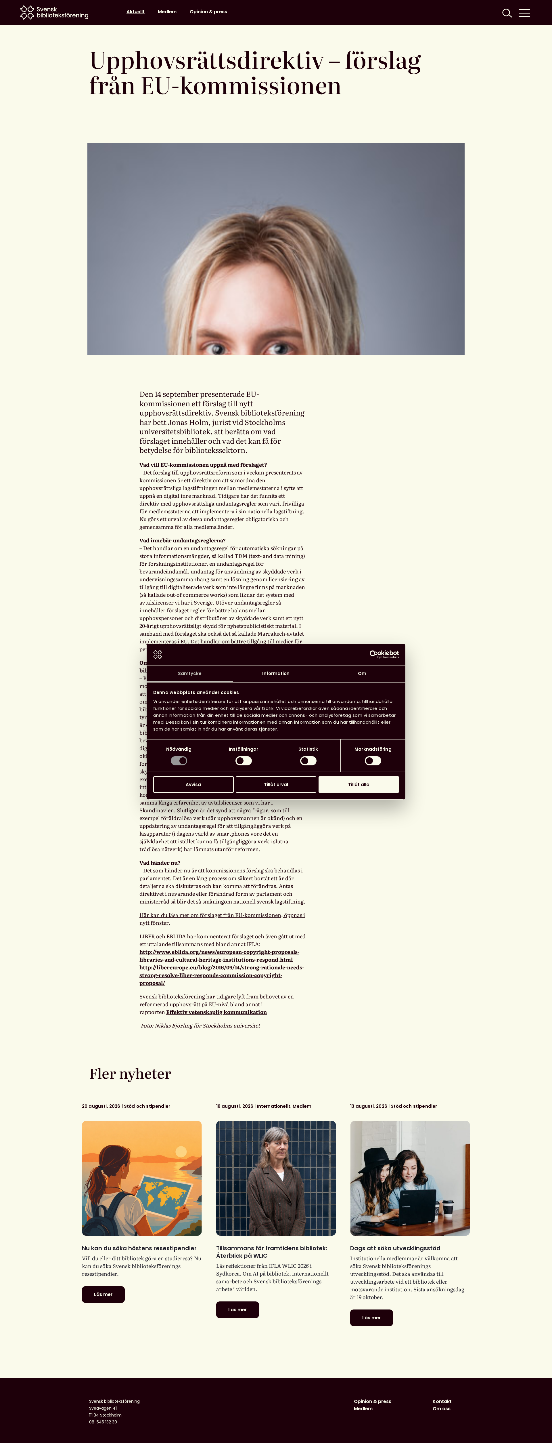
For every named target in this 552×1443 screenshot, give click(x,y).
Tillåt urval (276, 784)
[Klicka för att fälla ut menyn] (524, 12)
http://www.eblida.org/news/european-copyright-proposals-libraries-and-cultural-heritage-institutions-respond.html (219, 955)
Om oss (442, 1408)
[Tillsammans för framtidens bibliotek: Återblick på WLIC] (276, 1178)
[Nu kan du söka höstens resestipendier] (142, 1178)
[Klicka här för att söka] (506, 12)
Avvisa (193, 784)
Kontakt (442, 1401)
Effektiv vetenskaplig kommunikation (216, 1012)
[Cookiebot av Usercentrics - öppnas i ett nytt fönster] (374, 654)
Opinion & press (208, 11)
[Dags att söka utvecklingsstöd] (410, 1178)
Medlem (167, 11)
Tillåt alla (358, 784)
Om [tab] (362, 673)
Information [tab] (276, 673)
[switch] (243, 760)
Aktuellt (135, 11)
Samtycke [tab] (190, 673)
